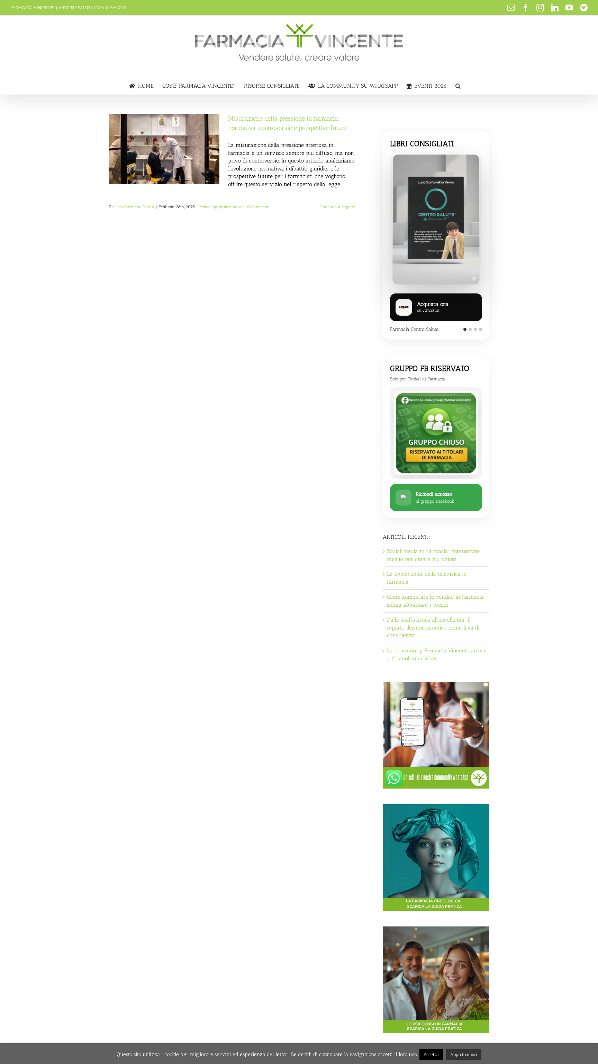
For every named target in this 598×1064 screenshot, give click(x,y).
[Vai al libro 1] (464, 329)
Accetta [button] (431, 1054)
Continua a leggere (337, 206)
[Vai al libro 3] (475, 329)
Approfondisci (463, 1054)
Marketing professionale (221, 206)
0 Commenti (258, 206)
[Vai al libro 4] (480, 329)
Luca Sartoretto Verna (134, 206)
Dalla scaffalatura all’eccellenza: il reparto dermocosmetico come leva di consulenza (433, 627)
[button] (458, 85)
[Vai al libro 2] (470, 329)
